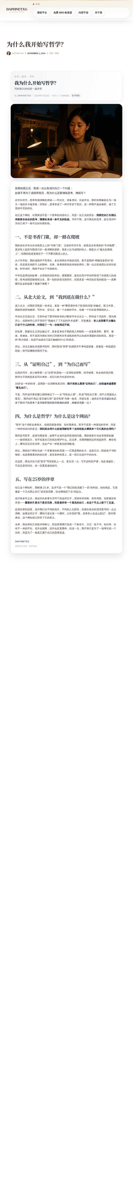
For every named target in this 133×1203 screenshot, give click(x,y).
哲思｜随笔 (54, 53)
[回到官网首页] (17, 10)
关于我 (98, 12)
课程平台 (42, 12)
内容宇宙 (83, 12)
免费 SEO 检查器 (63, 12)
